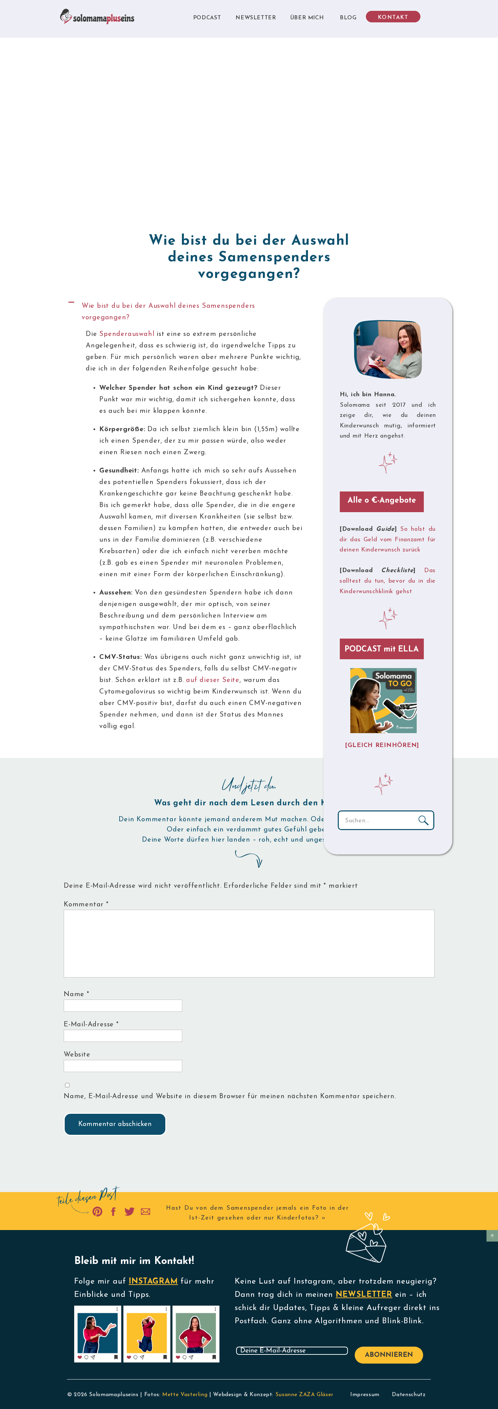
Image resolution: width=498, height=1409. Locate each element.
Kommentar (86, 904)
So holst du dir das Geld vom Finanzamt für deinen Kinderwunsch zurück (387, 539)
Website (77, 1054)
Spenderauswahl (126, 334)
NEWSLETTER (364, 1295)
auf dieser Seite (213, 680)
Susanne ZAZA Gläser (304, 1394)
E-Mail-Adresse (91, 1024)
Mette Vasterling (184, 1394)
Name (76, 994)
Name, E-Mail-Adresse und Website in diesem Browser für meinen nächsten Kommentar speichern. (230, 1096)
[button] (189, 312)
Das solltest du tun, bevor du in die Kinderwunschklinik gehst (387, 581)
